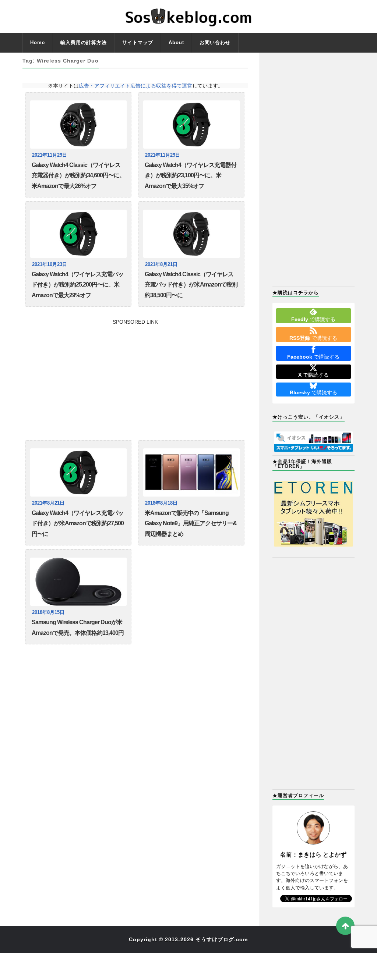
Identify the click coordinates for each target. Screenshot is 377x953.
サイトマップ (137, 42)
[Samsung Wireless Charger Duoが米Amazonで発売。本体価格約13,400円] (78, 582)
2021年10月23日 (49, 264)
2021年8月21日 (161, 264)
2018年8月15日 (48, 612)
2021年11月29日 (49, 155)
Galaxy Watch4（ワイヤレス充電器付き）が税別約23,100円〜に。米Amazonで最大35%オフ (190, 175)
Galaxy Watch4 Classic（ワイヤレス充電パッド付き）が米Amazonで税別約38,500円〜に (191, 284)
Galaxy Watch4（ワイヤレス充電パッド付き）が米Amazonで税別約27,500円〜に (78, 523)
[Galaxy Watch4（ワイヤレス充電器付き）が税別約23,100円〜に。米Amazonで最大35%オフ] (191, 124)
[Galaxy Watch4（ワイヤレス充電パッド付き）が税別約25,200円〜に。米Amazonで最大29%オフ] (78, 234)
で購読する (313, 319)
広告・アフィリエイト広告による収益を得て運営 (135, 86)
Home (37, 42)
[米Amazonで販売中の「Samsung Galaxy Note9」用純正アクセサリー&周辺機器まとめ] (191, 472)
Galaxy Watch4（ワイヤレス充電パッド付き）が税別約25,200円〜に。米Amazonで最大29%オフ (77, 284)
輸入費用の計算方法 (83, 42)
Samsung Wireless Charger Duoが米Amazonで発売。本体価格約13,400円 (78, 627)
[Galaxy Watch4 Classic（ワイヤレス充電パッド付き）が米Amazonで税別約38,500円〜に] (191, 234)
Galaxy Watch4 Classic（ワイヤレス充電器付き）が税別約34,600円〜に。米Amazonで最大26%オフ (78, 175)
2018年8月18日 (161, 503)
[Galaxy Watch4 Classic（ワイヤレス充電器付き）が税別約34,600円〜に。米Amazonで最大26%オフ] (78, 124)
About (176, 42)
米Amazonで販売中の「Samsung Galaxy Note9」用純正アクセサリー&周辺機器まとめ (191, 523)
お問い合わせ (215, 42)
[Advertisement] (135, 375)
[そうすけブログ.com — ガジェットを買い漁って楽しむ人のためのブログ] (188, 16)
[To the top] (345, 926)
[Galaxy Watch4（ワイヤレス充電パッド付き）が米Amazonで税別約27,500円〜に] (78, 472)
